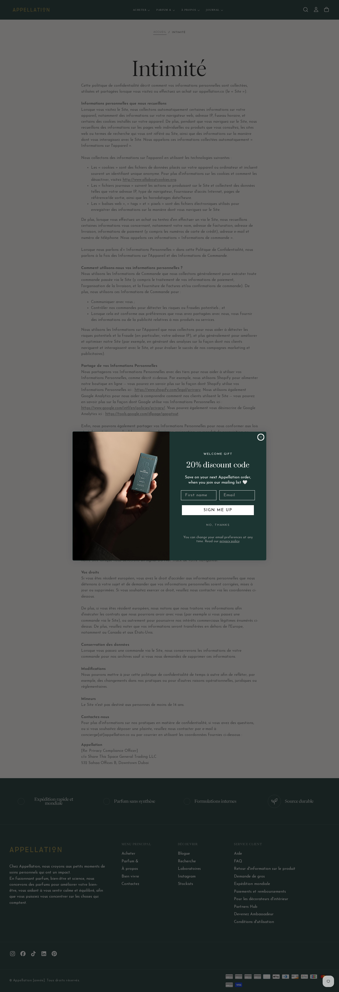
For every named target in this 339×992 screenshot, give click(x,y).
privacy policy (229, 541)
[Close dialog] (261, 437)
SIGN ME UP (217, 510)
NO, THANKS (218, 525)
